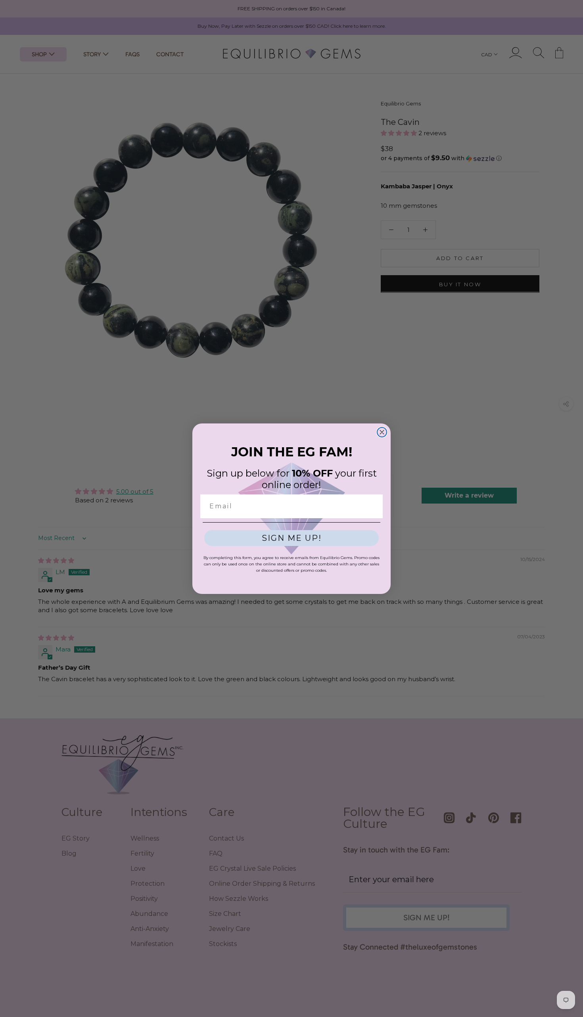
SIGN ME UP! (292, 538)
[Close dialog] (382, 432)
